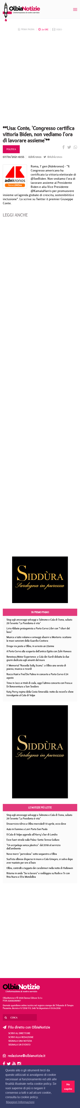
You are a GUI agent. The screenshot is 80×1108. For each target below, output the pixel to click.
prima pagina (27, 29)
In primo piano (40, 612)
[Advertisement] (40, 79)
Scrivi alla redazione (20, 1037)
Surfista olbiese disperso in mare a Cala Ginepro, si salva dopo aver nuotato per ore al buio (40, 860)
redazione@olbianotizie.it (26, 1055)
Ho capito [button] (68, 1086)
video (59, 29)
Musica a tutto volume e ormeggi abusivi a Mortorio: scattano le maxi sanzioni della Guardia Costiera (39, 639)
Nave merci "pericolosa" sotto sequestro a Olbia (32, 854)
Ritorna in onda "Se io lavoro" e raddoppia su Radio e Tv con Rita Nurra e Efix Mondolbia (38, 875)
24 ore (45, 29)
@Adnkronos (54, 157)
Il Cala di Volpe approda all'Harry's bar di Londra (32, 834)
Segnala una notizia (20, 1040)
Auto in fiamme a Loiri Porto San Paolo (27, 829)
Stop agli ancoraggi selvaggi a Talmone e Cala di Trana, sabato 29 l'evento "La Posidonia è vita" (39, 621)
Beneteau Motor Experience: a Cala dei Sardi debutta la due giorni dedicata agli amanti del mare (38, 658)
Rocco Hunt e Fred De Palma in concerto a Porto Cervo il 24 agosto (37, 676)
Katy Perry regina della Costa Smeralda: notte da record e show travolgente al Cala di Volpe (40, 693)
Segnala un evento (19, 1044)
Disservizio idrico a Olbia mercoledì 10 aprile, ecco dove (36, 824)
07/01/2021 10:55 (13, 157)
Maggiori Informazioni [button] (20, 1102)
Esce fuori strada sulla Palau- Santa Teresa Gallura (33, 840)
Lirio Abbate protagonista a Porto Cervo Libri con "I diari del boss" (38, 630)
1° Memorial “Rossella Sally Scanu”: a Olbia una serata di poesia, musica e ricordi (36, 667)
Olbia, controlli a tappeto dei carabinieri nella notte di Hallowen (40, 868)
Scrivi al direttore (19, 1033)
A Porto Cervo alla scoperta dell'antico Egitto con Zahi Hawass (39, 651)
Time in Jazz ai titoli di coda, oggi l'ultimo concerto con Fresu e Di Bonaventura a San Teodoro (39, 684)
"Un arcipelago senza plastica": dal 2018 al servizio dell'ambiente (33, 847)
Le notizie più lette (40, 807)
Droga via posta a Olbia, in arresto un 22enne (30, 646)
